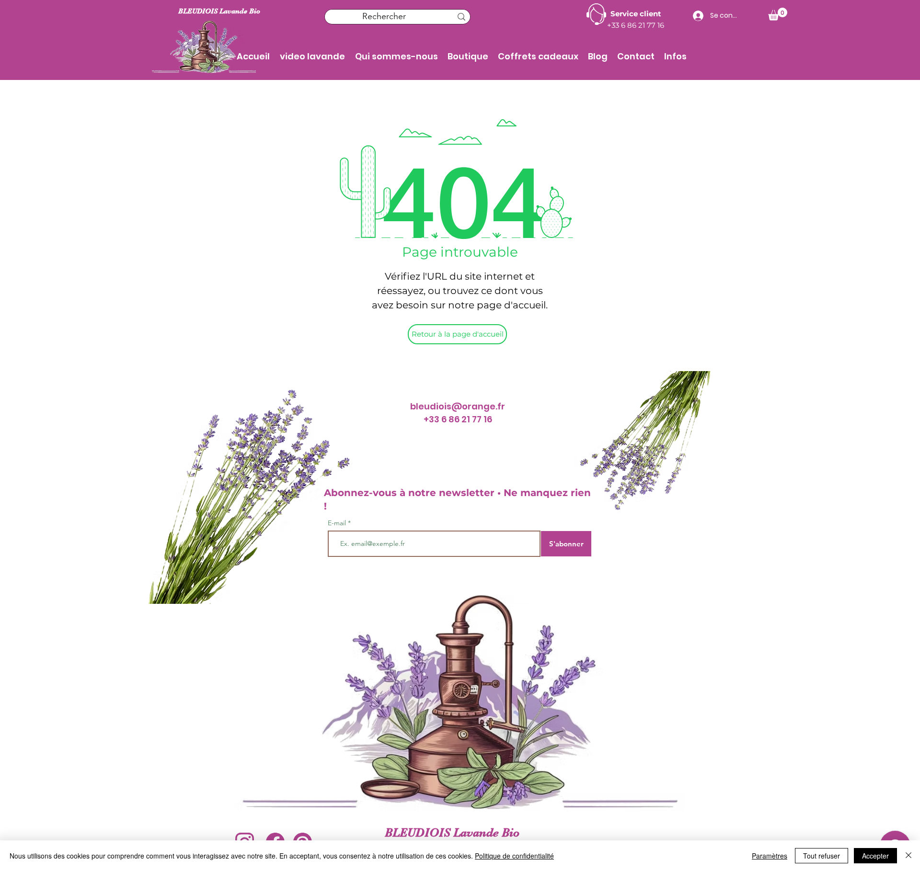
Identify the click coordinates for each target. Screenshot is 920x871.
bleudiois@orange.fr (457, 406)
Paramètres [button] (769, 855)
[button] (468, 56)
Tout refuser (821, 855)
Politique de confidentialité (514, 855)
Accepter (875, 855)
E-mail (338, 523)
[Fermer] (908, 855)
